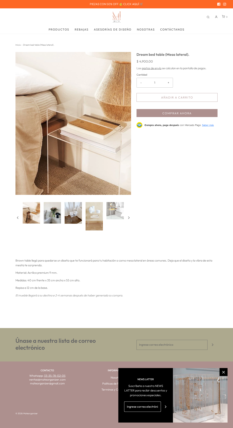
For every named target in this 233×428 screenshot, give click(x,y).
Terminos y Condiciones (116, 389)
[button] (17, 217)
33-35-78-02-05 (55, 375)
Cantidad (142, 74)
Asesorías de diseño (112, 29)
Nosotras (146, 29)
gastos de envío (151, 68)
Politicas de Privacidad (116, 383)
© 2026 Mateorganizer (26, 413)
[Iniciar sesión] (216, 16)
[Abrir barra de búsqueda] (208, 17)
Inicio (18, 44)
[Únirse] (213, 345)
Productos (59, 29)
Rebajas (81, 29)
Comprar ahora (177, 113)
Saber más (208, 125)
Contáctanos (172, 29)
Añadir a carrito (177, 97)
